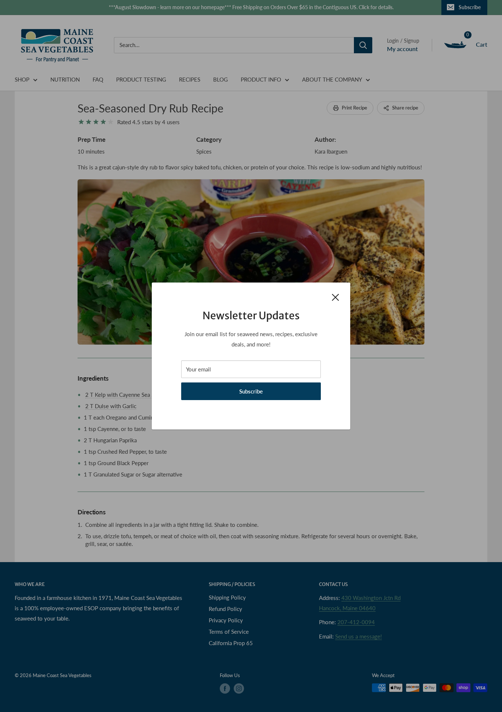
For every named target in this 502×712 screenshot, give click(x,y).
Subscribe (251, 391)
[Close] (335, 296)
